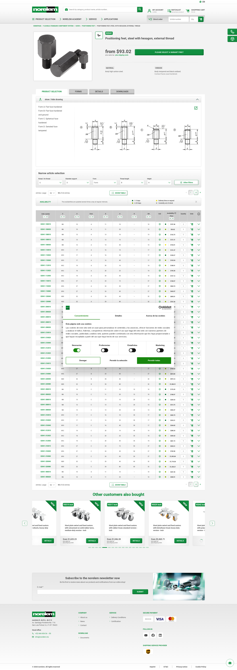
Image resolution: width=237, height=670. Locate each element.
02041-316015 (46, 446)
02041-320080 (46, 467)
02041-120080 (46, 301)
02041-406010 (46, 472)
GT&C (166, 667)
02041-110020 (46, 255)
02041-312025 (46, 436)
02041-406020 (46, 477)
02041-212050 (46, 358)
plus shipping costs (121, 55)
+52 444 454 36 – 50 (43, 633)
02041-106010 (46, 224)
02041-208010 (46, 317)
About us (83, 617)
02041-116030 (46, 286)
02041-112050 (46, 276)
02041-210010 (46, 332)
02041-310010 (46, 415)
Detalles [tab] (118, 316)
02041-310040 (46, 425)
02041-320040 (46, 461)
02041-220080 (46, 384)
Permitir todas (154, 361)
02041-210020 (46, 338)
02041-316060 (46, 456)
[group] (52, 523)
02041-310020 (46, 420)
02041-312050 (46, 441)
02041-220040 (46, 379)
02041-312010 (46, 430)
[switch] (104, 350)
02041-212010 (46, 348)
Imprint (152, 667)
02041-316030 (46, 451)
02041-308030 (46, 410)
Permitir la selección (118, 361)
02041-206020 (46, 312)
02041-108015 (46, 239)
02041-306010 (46, 389)
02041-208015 (46, 322)
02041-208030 (46, 327)
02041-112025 (46, 270)
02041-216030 (46, 369)
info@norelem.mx (42, 637)
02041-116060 (46, 291)
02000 (78, 26)
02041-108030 (46, 245)
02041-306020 (46, 394)
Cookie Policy (201, 667)
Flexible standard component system (58, 26)
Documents (84, 638)
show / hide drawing (53, 99)
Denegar (83, 361)
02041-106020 (46, 229)
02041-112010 (46, 265)
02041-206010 (46, 307)
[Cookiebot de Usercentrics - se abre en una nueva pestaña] (160, 308)
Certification (116, 621)
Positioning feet (88, 26)
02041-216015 (46, 363)
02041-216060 (46, 374)
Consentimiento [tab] (81, 316)
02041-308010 (46, 399)
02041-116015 (46, 281)
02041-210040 (46, 343)
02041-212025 (46, 353)
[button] (89, 547)
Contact (83, 625)
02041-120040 (46, 296)
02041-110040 (46, 260)
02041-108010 (46, 234)
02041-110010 (46, 250)
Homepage (37, 26)
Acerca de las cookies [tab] (155, 316)
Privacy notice (181, 667)
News (82, 621)
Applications (111, 19)
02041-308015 (46, 405)
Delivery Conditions (118, 617)
